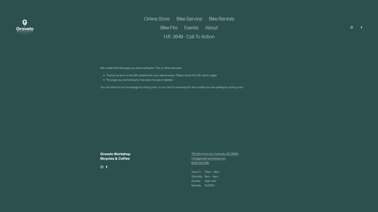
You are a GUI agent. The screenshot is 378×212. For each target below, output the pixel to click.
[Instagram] (351, 27)
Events (192, 27)
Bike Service (189, 18)
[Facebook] (361, 27)
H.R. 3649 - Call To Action (189, 36)
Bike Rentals (221, 18)
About (211, 27)
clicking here (150, 87)
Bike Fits (169, 27)
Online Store (157, 18)
